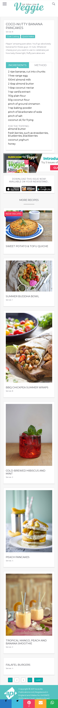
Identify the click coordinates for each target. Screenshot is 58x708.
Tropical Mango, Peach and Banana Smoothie (26, 642)
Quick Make (28, 36)
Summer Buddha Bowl (22, 296)
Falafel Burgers (18, 664)
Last (38, 680)
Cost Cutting (13, 36)
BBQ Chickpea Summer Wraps (27, 387)
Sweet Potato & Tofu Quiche (27, 246)
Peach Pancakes (17, 557)
